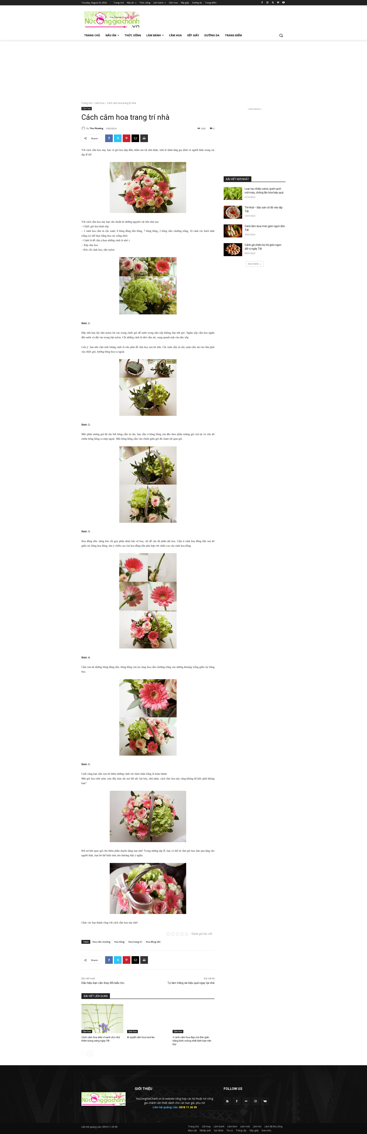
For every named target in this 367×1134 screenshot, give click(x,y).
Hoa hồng (119, 941)
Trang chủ (86, 103)
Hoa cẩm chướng (101, 941)
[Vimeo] (278, 3)
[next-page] (90, 1053)
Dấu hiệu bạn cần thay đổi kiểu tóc (102, 983)
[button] (281, 35)
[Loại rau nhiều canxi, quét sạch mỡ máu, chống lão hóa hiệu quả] (233, 193)
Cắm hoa (99, 103)
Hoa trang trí (135, 941)
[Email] (135, 138)
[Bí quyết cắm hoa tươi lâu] (148, 1018)
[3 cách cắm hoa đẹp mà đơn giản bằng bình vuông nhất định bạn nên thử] (193, 1018)
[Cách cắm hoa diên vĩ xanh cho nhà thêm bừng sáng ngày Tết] (102, 1018)
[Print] (144, 138)
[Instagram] (267, 3)
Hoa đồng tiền (153, 941)
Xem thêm (253, 263)
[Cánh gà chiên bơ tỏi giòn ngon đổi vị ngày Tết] (233, 249)
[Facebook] (262, 3)
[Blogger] (227, 1101)
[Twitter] (273, 3)
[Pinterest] (126, 138)
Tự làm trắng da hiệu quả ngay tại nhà (190, 983)
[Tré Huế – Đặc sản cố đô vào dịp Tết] (233, 212)
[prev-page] (83, 1053)
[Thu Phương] (83, 128)
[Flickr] (246, 1101)
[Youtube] (283, 3)
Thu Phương (96, 128)
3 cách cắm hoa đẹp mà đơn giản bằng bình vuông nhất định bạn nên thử (192, 1041)
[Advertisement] (212, 19)
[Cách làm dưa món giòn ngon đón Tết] (233, 230)
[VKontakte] (265, 1101)
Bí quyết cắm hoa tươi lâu (141, 1037)
